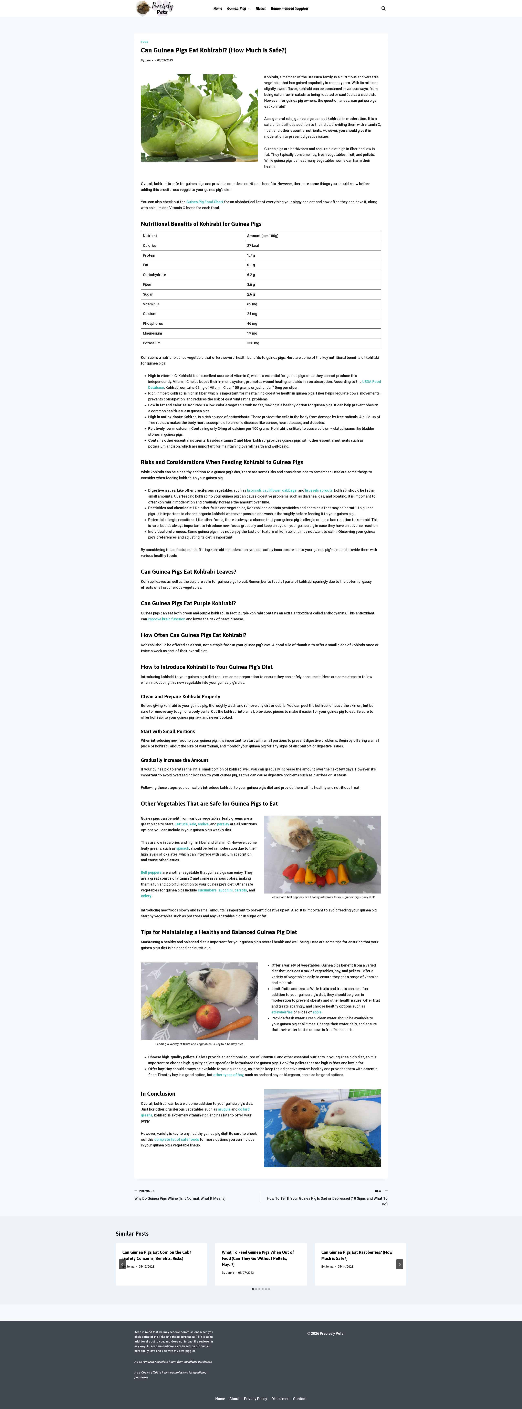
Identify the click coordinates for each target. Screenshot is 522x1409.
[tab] (253, 1289)
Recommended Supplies (290, 8)
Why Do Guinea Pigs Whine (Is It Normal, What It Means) (180, 1195)
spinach (182, 848)
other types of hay (228, 1075)
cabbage (289, 490)
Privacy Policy (255, 1399)
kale (192, 824)
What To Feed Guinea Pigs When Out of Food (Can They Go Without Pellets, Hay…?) (258, 1258)
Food (144, 41)
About (261, 8)
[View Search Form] (383, 8)
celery (146, 896)
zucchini (225, 890)
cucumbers (207, 890)
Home (217, 8)
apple (317, 1012)
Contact (300, 1399)
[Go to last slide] (122, 1264)
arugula (224, 1109)
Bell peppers (151, 872)
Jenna (149, 60)
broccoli (254, 490)
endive (203, 824)
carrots (240, 890)
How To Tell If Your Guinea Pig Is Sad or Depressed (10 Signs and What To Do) (327, 1197)
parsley (223, 824)
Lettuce (181, 824)
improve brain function (166, 619)
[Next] (399, 1264)
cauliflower (271, 490)
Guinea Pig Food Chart (204, 202)
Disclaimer (280, 1399)
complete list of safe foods (176, 1139)
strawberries (282, 1012)
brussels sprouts (319, 490)
